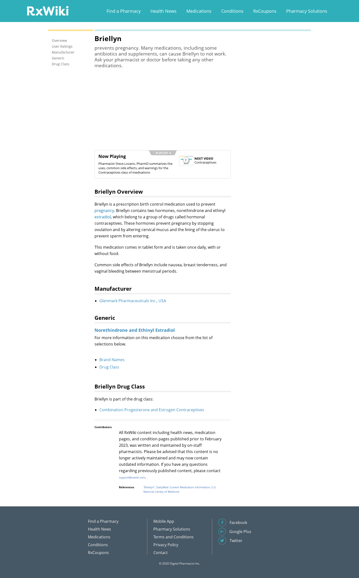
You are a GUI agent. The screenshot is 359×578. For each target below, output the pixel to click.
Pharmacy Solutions (306, 11)
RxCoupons (264, 11)
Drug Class (109, 367)
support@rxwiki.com (132, 477)
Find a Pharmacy (123, 11)
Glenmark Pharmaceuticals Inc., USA (132, 300)
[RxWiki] (47, 11)
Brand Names (112, 359)
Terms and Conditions (173, 537)
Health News (163, 11)
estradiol (103, 217)
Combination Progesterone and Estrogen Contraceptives (151, 409)
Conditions (232, 11)
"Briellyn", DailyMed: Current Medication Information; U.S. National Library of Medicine (179, 489)
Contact (160, 552)
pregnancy (104, 210)
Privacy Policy (165, 544)
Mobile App (163, 521)
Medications (198, 11)
